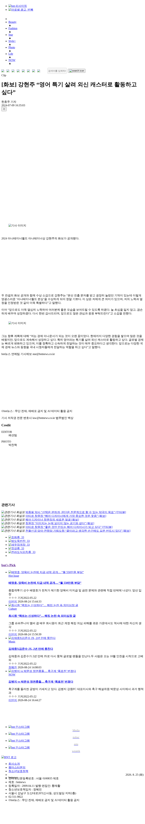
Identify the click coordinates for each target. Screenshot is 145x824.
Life (10, 53)
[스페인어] (29, 70)
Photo (11, 47)
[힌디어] (34, 70)
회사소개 (14, 763)
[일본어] (14, 70)
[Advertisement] (15, 167)
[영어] (9, 70)
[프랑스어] (24, 70)
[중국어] (19, 70)
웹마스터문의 (16, 767)
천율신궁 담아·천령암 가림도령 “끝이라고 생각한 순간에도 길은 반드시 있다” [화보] (77, 530)
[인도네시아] (39, 70)
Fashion (12, 28)
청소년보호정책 (18, 771)
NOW (11, 60)
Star (10, 34)
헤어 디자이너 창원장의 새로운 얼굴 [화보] (52, 519)
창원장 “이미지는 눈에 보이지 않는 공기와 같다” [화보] (59, 523)
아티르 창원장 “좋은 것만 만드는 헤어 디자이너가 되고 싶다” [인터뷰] (68, 527)
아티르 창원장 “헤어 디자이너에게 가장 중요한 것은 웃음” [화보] (65, 515)
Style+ (12, 41)
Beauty (12, 21)
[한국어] (3, 70)
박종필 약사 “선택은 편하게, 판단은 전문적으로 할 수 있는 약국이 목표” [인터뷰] (75, 512)
